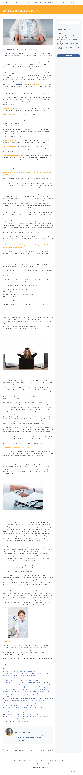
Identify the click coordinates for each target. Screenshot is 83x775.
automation (19, 84)
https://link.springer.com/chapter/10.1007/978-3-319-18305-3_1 (22, 680)
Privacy (48, 763)
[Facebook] (72, 771)
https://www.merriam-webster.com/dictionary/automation (21, 669)
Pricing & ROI (38, 760)
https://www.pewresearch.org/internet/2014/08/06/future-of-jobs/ (24, 714)
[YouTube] (74, 771)
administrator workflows (20, 721)
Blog (61, 760)
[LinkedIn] (69, 771)
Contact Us (67, 760)
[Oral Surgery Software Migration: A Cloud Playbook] (68, 48)
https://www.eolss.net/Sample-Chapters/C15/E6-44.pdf (20, 671)
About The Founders (28, 760)
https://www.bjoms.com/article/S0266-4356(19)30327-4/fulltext (29, 700)
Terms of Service (41, 763)
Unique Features (17, 760)
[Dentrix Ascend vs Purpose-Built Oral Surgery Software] (68, 40)
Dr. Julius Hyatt (9, 49)
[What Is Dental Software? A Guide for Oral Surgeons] (68, 32)
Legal (34, 763)
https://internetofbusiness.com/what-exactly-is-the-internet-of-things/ (25, 678)
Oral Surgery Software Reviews (51, 760)
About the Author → (20, 740)
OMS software (15, 53)
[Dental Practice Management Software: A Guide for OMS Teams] (68, 36)
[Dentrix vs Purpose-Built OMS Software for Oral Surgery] (68, 44)
